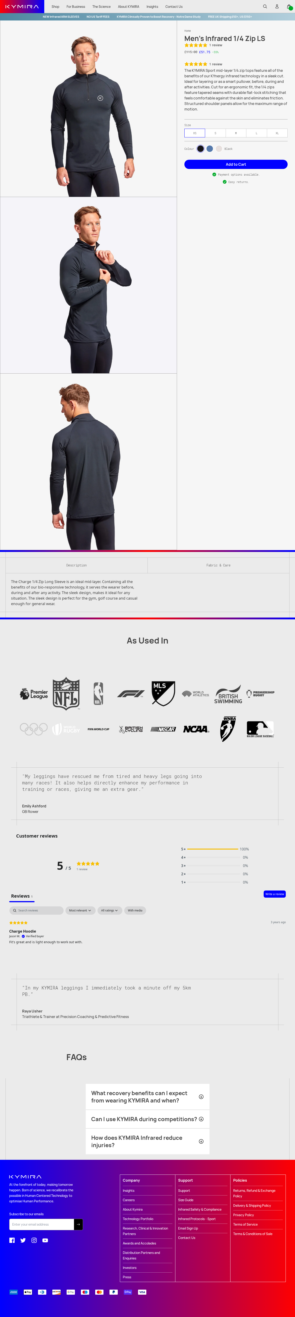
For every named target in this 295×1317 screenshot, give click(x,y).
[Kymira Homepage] (22, 6)
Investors (129, 1267)
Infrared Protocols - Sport (197, 1219)
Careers (129, 1200)
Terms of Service (245, 1224)
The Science (101, 6)
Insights (152, 6)
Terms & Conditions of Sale (252, 1234)
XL (277, 133)
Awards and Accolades (139, 1243)
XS (194, 133)
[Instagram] (34, 1240)
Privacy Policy (243, 1215)
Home (187, 30)
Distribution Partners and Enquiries (141, 1255)
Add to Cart (236, 164)
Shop (55, 6)
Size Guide (185, 1200)
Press (127, 1277)
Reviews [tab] (22, 896)
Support (184, 1190)
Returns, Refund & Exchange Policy (254, 1193)
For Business (76, 6)
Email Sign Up (188, 1228)
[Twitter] (23, 1240)
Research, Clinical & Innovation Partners (145, 1231)
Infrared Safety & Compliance (199, 1209)
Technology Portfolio (138, 1219)
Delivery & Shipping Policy (252, 1205)
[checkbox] (135, 910)
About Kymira (133, 1209)
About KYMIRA (128, 6)
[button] (214, 849)
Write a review (275, 894)
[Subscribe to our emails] (78, 1224)
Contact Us (174, 6)
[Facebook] (12, 1240)
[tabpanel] (147, 936)
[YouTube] (45, 1240)
